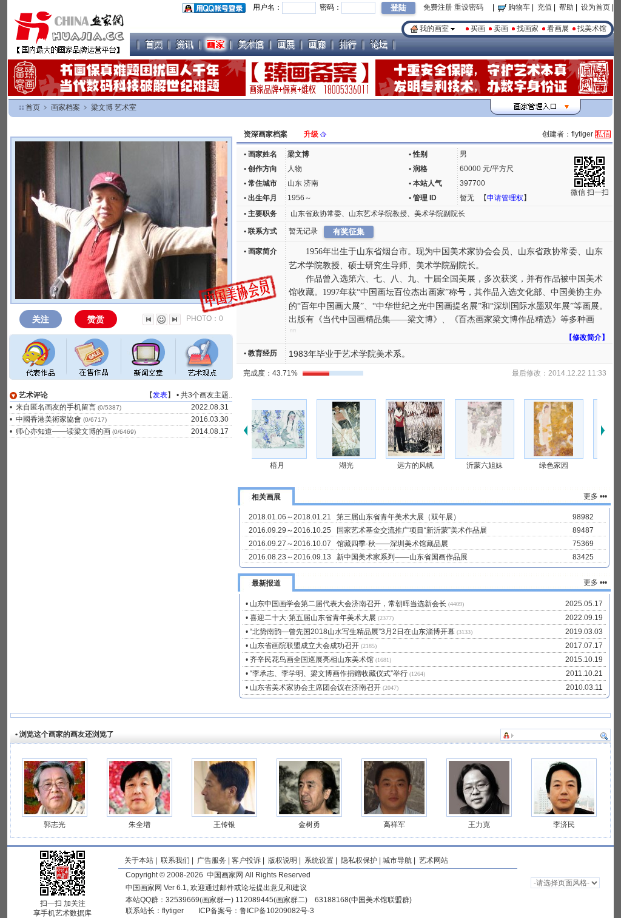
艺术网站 (432, 860)
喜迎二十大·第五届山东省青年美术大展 (313, 617)
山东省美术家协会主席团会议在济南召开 (315, 687)
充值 (544, 7)
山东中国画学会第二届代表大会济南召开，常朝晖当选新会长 (348, 603)
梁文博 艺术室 (113, 107)
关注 (40, 319)
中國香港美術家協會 (48, 419)
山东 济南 (302, 183)
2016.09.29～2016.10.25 (290, 530)
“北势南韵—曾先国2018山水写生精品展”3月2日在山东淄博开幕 (352, 631)
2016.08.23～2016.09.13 (290, 557)
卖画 (501, 28)
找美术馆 (591, 28)
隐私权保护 (359, 860)
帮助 (566, 7)
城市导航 (397, 860)
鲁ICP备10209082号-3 (277, 910)
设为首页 (595, 7)
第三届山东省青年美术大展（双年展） (398, 517)
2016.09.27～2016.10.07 (290, 543)
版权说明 (282, 860)
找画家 (528, 28)
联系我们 (175, 860)
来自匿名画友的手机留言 (56, 407)
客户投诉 (246, 860)
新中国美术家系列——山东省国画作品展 (402, 557)
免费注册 (437, 7)
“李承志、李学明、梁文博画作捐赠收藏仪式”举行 (329, 673)
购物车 (518, 7)
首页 (32, 107)
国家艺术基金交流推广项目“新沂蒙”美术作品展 (412, 530)
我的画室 (434, 28)
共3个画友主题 (205, 395)
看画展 (558, 28)
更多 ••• (595, 496)
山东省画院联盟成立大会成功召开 (304, 645)
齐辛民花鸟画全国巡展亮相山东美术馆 (312, 659)
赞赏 (95, 319)
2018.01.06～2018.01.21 (290, 517)
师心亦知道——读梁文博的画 (63, 431)
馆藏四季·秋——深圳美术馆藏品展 (392, 543)
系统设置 (319, 860)
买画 (478, 28)
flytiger (173, 910)
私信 (603, 134)
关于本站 (138, 860)
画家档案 (65, 107)
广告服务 (211, 860)
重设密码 (468, 7)
